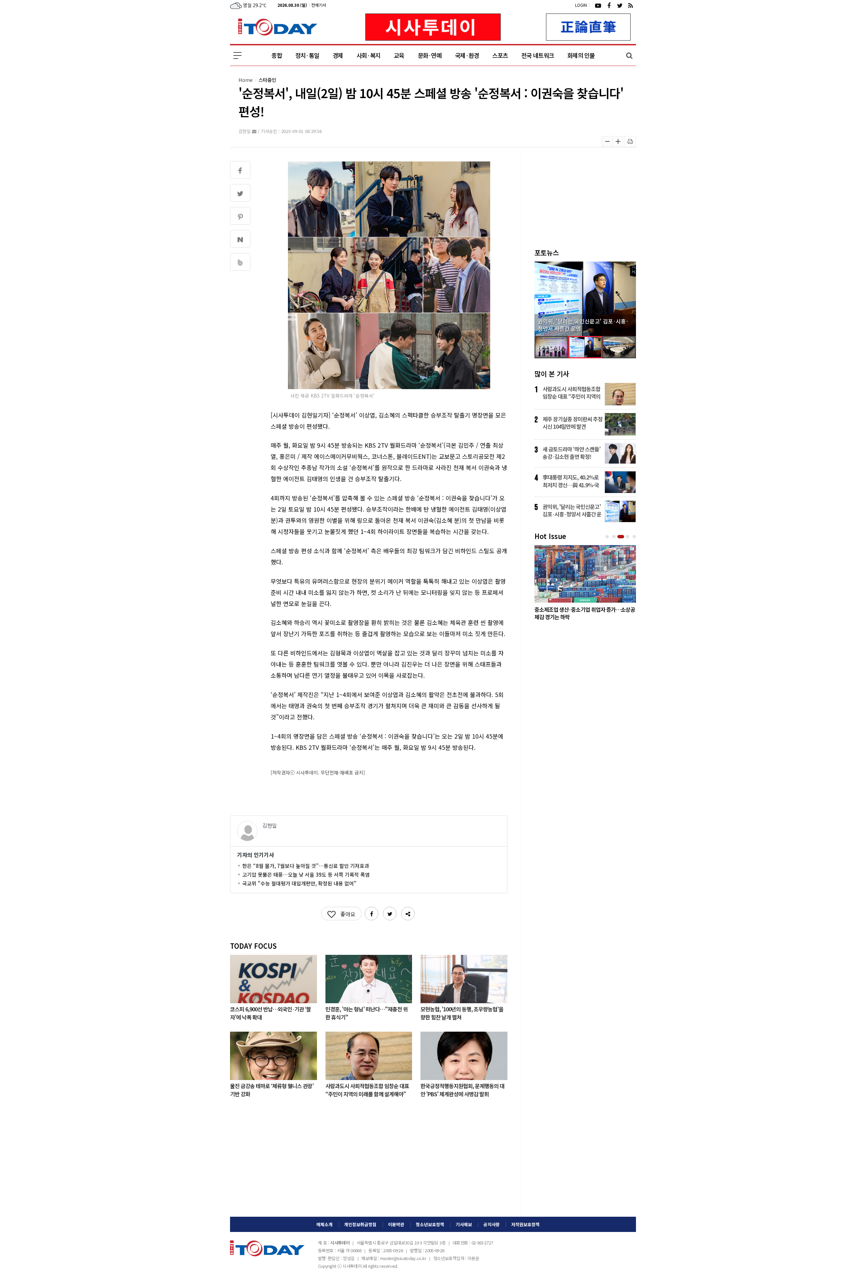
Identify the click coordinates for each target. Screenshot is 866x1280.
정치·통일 (307, 55)
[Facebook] (608, 5)
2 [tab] (615, 536)
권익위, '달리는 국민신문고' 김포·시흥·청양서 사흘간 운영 (572, 510)
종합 (276, 55)
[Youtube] (598, 5)
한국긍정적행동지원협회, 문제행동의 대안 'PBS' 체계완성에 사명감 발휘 (462, 1089)
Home (245, 79)
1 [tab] (608, 536)
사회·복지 (368, 55)
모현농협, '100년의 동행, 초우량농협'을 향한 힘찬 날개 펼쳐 (461, 1012)
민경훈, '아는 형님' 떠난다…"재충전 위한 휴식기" (366, 1012)
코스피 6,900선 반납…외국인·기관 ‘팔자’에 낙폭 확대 (270, 1012)
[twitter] (619, 5)
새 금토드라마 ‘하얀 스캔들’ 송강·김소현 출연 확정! (571, 452)
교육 (399, 55)
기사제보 (464, 1224)
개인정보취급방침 (360, 1224)
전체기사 (318, 5)
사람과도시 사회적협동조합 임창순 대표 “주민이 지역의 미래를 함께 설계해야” (367, 1089)
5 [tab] (635, 536)
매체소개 (324, 1224)
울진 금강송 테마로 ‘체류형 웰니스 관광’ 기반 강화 (272, 1089)
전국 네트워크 (537, 55)
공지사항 (491, 1224)
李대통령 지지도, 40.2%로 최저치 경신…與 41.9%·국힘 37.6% (571, 480)
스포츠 (500, 55)
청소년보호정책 (430, 1224)
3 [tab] (621, 536)
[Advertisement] (368, 1162)
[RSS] (630, 5)
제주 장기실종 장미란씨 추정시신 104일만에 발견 (572, 422)
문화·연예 (429, 55)
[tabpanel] (585, 584)
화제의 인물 (581, 55)
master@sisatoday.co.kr (403, 1258)
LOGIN (581, 5)
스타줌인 (267, 79)
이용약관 (396, 1224)
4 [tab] (628, 536)
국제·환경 (467, 55)
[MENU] (237, 55)
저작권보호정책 (525, 1224)
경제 (338, 55)
